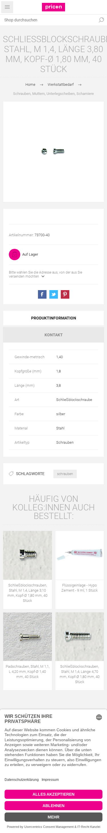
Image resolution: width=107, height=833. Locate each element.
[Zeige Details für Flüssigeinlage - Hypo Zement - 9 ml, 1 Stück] (79, 555)
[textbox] (48, 20)
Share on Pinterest (65, 294)
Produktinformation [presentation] (53, 318)
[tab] (53, 318)
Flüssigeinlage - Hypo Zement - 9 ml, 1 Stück (79, 587)
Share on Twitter (53, 294)
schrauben (65, 474)
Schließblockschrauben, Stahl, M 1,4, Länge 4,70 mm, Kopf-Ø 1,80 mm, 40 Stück (80, 674)
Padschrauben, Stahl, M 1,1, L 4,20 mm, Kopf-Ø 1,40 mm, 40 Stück (27, 671)
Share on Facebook (42, 294)
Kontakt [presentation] (54, 335)
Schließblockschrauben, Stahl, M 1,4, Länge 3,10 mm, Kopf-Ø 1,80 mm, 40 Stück (27, 593)
